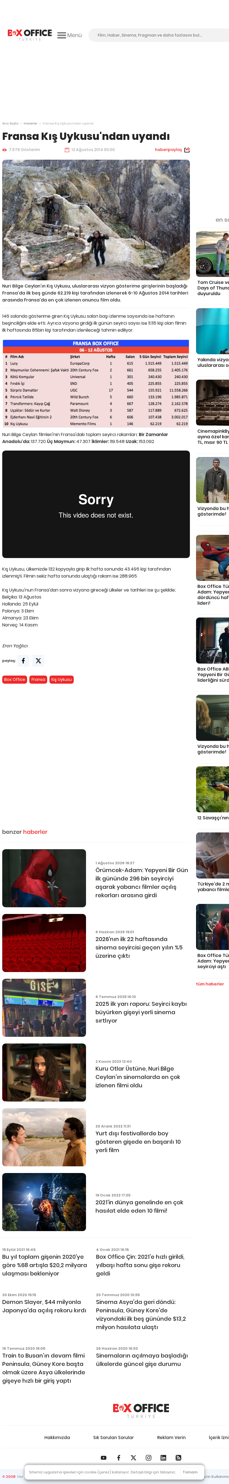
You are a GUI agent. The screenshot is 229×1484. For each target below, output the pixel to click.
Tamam (190, 1472)
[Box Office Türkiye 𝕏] (133, 1458)
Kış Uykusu (61, 679)
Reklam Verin (171, 1437)
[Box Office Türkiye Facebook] (119, 1458)
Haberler (30, 123)
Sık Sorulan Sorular (113, 1437)
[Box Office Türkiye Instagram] (148, 1458)
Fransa (38, 679)
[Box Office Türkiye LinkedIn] (163, 1458)
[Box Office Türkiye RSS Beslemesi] (178, 1458)
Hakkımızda (57, 1437)
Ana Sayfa (10, 123)
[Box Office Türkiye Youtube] (103, 1458)
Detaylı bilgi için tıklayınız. (153, 1472)
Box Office (14, 679)
